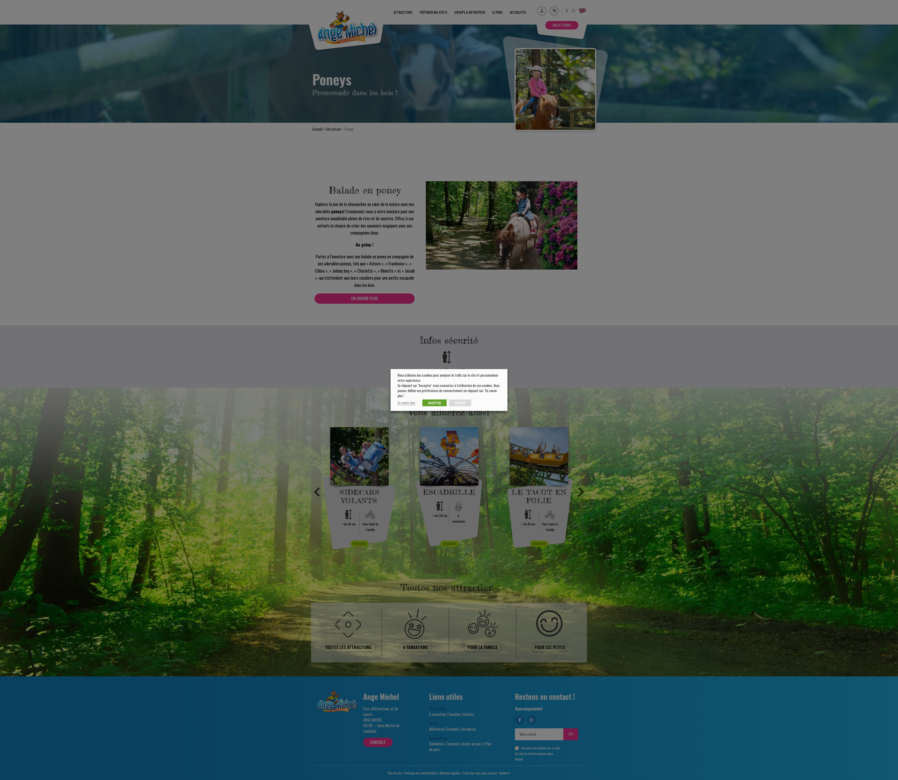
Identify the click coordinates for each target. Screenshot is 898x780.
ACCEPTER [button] (434, 403)
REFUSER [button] (460, 403)
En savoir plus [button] (406, 402)
